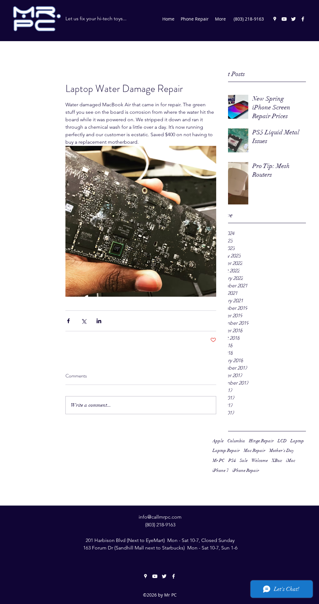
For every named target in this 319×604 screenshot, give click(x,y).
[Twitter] (293, 19)
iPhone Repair (245, 470)
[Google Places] (275, 19)
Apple (218, 440)
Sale (244, 460)
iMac (290, 460)
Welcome (259, 460)
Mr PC (218, 460)
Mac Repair (254, 450)
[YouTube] (284, 19)
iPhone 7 (220, 470)
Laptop (297, 440)
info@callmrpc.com (160, 517)
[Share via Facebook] (68, 321)
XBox (277, 460)
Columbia (236, 440)
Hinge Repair (261, 440)
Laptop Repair (226, 450)
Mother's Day (281, 450)
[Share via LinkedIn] (99, 321)
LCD (282, 440)
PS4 (232, 460)
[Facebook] (303, 19)
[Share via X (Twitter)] (84, 321)
